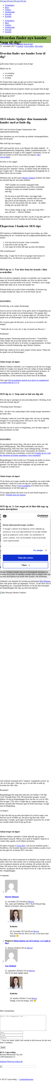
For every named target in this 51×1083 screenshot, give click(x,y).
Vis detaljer (38, 550)
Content (20, 46)
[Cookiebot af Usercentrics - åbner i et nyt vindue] (37, 516)
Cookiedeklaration (26, 1079)
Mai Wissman (45, 581)
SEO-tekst (39, 46)
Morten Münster (12, 897)
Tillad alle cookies (25, 558)
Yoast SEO (21, 846)
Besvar (31, 902)
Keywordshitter (24, 486)
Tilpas (24, 565)
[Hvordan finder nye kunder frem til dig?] (16, 44)
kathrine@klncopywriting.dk (11, 1061)
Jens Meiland (10, 966)
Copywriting (29, 46)
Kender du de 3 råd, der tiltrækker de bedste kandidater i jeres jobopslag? (25, 454)
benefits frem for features (16, 495)
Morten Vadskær (28, 178)
